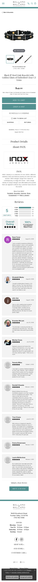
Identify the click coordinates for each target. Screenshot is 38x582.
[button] (32, 3)
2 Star (16, 213)
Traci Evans (16, 417)
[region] (19, 36)
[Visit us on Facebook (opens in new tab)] (16, 539)
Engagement (13, 195)
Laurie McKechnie (18, 457)
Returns (27, 122)
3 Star (16, 211)
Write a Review (19, 489)
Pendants (10, 193)
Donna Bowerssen (19, 443)
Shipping (10, 122)
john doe (15, 298)
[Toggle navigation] (3, 3)
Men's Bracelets (8, 12)
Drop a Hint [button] (19, 107)
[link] (28, 3)
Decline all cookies (12, 577)
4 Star (16, 209)
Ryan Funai (16, 237)
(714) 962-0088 (19, 68)
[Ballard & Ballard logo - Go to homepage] (19, 4)
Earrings (23, 193)
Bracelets (17, 193)
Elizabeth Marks (18, 277)
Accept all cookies (26, 577)
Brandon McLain (18, 321)
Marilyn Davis (17, 340)
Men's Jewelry (24, 195)
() (33, 207)
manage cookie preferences (20, 572)
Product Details (19, 142)
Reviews (19, 202)
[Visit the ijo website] (15, 562)
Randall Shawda (18, 385)
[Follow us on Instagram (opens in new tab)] (22, 539)
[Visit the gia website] (22, 562)
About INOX (19, 147)
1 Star (16, 215)
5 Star (16, 207)
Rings (28, 193)
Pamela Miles (17, 362)
